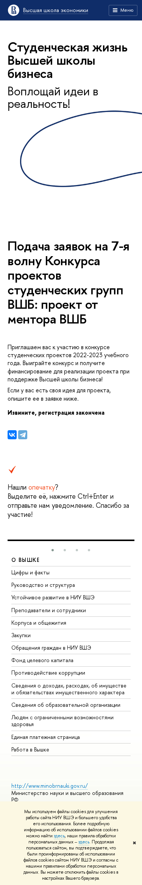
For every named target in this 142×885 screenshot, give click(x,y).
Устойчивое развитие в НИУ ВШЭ (53, 597)
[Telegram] (22, 434)
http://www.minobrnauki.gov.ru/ (49, 785)
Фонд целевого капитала (42, 660)
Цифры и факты (30, 572)
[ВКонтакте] (12, 434)
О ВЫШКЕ (25, 559)
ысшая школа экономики (55, 10)
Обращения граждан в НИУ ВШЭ (51, 647)
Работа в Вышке (30, 749)
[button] (53, 550)
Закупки (21, 635)
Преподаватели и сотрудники (48, 610)
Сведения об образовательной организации (65, 704)
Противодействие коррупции (48, 672)
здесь (59, 836)
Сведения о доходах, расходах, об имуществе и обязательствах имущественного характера (68, 689)
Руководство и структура (43, 584)
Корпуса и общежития (38, 622)
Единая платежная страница (45, 736)
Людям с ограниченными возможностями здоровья (62, 721)
